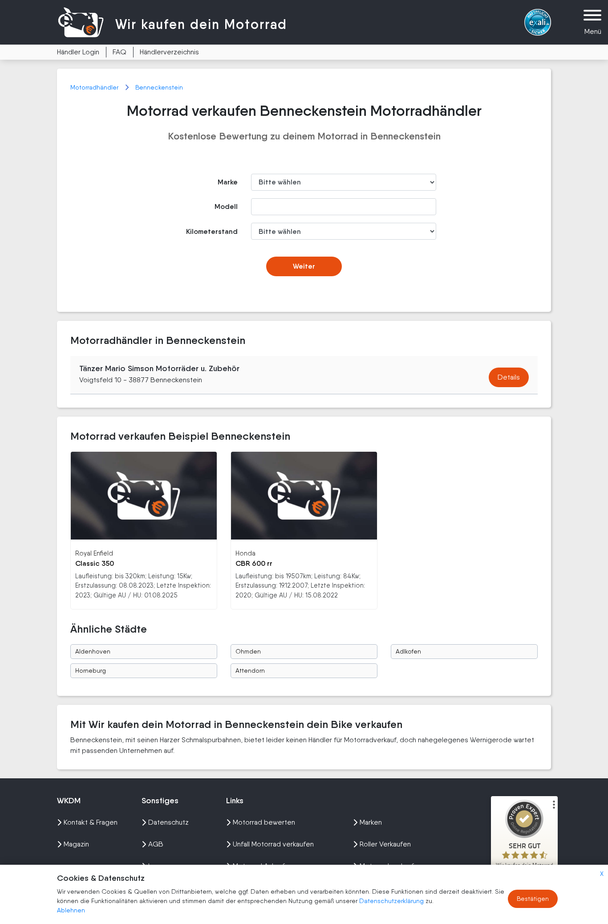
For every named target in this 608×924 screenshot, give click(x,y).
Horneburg (90, 670)
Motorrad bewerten (264, 822)
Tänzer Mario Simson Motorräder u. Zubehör (159, 368)
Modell (226, 206)
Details (509, 377)
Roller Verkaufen (385, 844)
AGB (155, 844)
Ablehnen (71, 910)
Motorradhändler (95, 87)
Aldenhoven (92, 651)
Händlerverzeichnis (169, 52)
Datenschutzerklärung (392, 900)
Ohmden (248, 651)
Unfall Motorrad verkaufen (273, 844)
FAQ (119, 52)
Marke (228, 182)
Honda (245, 553)
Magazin (76, 844)
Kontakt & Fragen (91, 822)
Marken (371, 822)
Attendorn (250, 670)
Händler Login (78, 52)
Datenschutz (168, 822)
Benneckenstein (159, 87)
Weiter (304, 266)
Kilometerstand (212, 231)
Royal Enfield (94, 553)
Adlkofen (408, 651)
